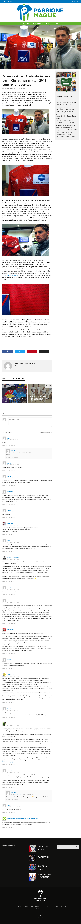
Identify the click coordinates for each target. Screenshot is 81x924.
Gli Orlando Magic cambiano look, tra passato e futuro (44, 877)
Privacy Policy (62, 906)
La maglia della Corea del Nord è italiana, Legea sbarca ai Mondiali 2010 (66, 128)
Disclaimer (35, 906)
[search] (76, 847)
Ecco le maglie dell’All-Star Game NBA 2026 (45, 848)
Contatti (10, 1)
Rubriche (54, 23)
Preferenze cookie (8, 846)
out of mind (11, 771)
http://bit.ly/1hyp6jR (7, 761)
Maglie (26, 23)
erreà (10, 344)
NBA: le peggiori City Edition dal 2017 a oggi (43, 857)
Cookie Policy (48, 906)
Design (40, 23)
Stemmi (47, 23)
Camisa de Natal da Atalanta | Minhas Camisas (22, 818)
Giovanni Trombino (10, 88)
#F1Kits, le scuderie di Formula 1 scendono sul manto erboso (66, 134)
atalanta (5, 344)
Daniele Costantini (13, 557)
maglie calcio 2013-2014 (19, 344)
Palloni (33, 23)
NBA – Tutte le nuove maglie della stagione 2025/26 (43, 867)
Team (4, 1)
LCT (18, 452)
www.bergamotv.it (11, 275)
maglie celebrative (31, 344)
